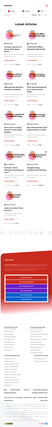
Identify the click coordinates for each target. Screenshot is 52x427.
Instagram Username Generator (11, 379)
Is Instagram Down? (9, 361)
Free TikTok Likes (8, 347)
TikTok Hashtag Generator (40, 358)
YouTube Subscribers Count (36, 347)
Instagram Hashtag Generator (11, 366)
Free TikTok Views (8, 350)
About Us (26, 389)
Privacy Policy (19, 397)
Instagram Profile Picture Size (11, 364)
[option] (43, 15)
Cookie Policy (27, 397)
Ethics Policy (44, 400)
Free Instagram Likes (9, 339)
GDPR (34, 397)
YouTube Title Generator (36, 336)
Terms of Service (9, 397)
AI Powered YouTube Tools (37, 327)
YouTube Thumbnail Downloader (38, 339)
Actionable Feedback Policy (40, 392)
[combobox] (43, 15)
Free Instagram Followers (10, 336)
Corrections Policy (42, 397)
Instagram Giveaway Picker (10, 369)
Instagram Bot (7, 385)
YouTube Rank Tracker (35, 350)
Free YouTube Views (9, 331)
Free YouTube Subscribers (10, 328)
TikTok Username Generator (40, 361)
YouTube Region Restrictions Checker (39, 334)
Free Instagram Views (9, 342)
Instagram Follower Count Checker (12, 374)
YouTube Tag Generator (35, 342)
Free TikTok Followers (9, 344)
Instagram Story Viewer (9, 358)
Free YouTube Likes (8, 334)
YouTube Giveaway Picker (36, 352)
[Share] (17, 60)
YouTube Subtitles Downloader (37, 344)
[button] (46, 11)
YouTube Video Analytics (36, 331)
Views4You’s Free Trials (10, 327)
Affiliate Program (15, 389)
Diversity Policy (8, 400)
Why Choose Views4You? (40, 389)
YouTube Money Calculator (36, 328)
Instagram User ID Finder (10, 377)
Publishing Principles (10, 392)
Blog (5, 389)
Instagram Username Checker (11, 382)
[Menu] (47, 5)
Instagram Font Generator (10, 372)
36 (41, 232)
